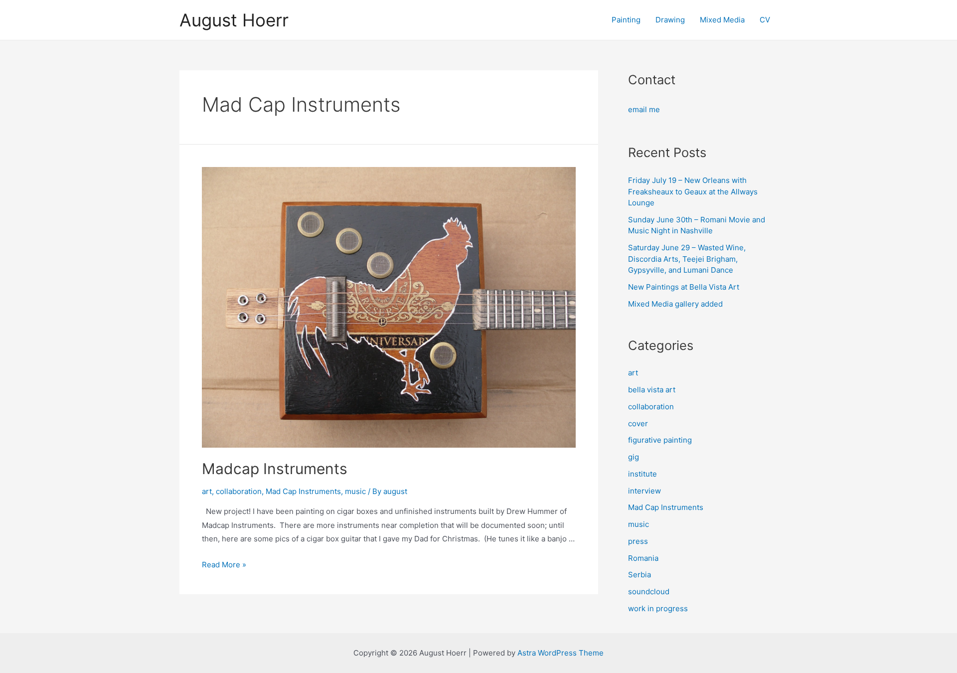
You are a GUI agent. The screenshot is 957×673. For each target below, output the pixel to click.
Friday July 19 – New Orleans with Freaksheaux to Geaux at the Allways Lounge (693, 191)
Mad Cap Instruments (303, 491)
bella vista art (651, 389)
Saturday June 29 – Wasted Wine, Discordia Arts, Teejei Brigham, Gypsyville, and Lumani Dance (687, 259)
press (638, 541)
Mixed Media (722, 19)
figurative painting (660, 440)
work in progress (658, 608)
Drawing (670, 19)
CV (765, 19)
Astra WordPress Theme (560, 653)
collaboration (239, 491)
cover (638, 423)
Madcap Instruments (274, 469)
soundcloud (648, 591)
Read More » (224, 564)
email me (644, 109)
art (207, 491)
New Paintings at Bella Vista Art (683, 287)
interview (644, 491)
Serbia (639, 574)
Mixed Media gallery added (675, 304)
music (355, 491)
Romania (643, 558)
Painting (626, 19)
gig (633, 457)
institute (642, 474)
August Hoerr (234, 19)
